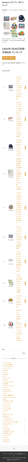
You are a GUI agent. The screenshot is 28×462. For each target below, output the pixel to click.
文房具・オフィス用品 (9, 431)
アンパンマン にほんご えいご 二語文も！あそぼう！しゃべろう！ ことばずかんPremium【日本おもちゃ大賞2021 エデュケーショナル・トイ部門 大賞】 (19, 119)
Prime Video (7, 429)
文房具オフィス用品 (8, 401)
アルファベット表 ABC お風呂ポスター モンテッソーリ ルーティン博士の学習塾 (19, 283)
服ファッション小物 (8, 414)
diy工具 (5, 410)
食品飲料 (6, 383)
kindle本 (6, 374)
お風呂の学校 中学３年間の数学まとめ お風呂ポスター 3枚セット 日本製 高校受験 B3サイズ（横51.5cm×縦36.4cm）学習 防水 (19, 174)
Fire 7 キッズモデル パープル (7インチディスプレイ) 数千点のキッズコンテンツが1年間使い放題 (19, 237)
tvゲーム (6, 372)
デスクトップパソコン (9, 381)
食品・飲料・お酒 (7, 433)
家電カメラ (6, 416)
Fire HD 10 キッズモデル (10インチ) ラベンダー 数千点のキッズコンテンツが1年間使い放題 (19, 87)
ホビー (5, 393)
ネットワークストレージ (9, 385)
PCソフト (6, 426)
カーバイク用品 (7, 408)
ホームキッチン (7, 362)
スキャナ (6, 437)
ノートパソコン (7, 435)
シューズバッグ (7, 368)
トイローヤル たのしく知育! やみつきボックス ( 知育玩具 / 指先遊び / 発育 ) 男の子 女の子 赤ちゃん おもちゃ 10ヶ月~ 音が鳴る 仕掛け (19, 208)
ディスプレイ (7, 439)
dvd (5, 376)
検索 (3, 349)
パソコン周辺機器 (8, 364)
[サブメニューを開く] (25, 366)
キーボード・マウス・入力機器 (11, 422)
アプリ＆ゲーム (7, 427)
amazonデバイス (8, 391)
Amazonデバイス (8, 424)
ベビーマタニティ (8, 403)
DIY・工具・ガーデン (8, 420)
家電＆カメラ (7, 441)
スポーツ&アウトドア (8, 366)
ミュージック (7, 378)
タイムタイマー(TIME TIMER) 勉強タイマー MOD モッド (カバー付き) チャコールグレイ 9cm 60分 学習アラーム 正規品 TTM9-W (19, 325)
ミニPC (5, 380)
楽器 (5, 399)
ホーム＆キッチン (8, 418)
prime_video (7, 389)
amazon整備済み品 (8, 395)
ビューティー (7, 404)
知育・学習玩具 (9, 58)
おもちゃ (6, 370)
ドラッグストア (7, 406)
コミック (6, 387)
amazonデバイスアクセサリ (10, 397)
